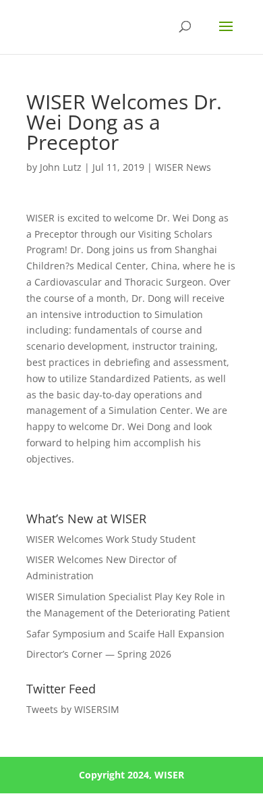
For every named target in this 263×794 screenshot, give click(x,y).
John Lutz (61, 167)
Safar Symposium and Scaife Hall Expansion (125, 633)
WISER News (183, 167)
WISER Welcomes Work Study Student (111, 539)
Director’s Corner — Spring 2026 (100, 653)
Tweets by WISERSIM (72, 709)
